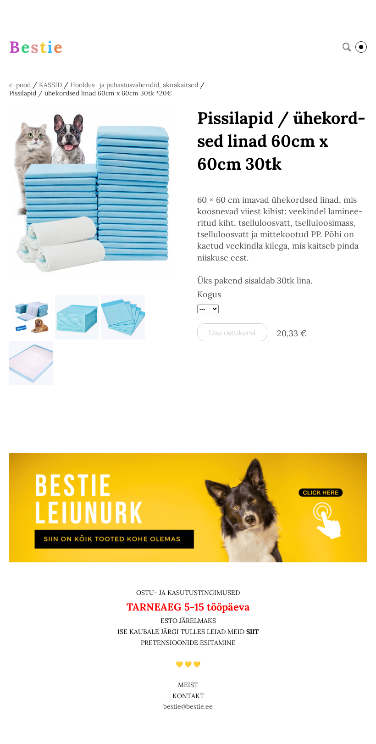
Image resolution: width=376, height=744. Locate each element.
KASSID (50, 85)
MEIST (188, 685)
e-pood (20, 85)
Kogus (209, 294)
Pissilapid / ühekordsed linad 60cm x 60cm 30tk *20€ (90, 93)
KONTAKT (188, 696)
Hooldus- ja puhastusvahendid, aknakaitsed (134, 85)
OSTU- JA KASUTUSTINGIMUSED (188, 593)
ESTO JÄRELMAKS (188, 620)
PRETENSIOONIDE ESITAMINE (188, 643)
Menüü (361, 47)
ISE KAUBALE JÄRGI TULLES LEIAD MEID (181, 631)
